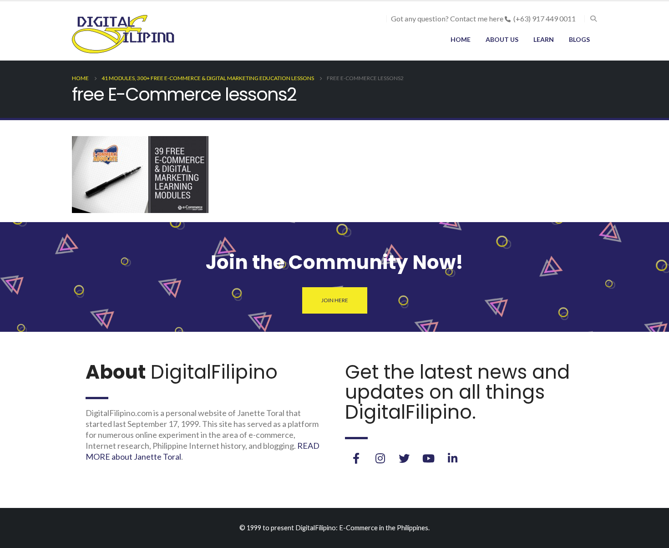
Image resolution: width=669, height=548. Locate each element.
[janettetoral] (356, 458)
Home (461, 39)
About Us (502, 39)
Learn (543, 39)
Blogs (579, 39)
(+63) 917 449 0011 (544, 18)
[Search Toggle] (593, 18)
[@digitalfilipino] (380, 458)
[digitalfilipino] (428, 458)
